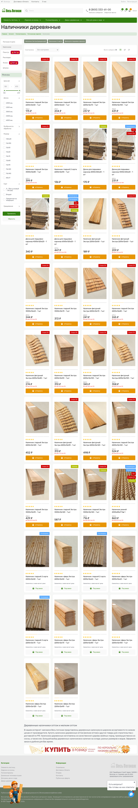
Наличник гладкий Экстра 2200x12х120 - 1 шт (37, 444)
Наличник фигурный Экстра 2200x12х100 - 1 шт (123, 377)
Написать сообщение (96, 12)
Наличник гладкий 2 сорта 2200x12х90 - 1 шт (65, 170)
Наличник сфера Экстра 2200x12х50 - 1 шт (64, 578)
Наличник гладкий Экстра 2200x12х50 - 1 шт (37, 103)
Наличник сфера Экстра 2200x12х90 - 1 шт (64, 705)
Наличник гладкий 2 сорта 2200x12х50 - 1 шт (37, 578)
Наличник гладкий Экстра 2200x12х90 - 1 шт (65, 377)
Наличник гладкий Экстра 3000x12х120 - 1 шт (65, 511)
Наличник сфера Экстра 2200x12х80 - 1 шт (93, 641)
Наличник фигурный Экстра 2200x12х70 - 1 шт (93, 310)
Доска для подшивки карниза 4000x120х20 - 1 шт (36, 241)
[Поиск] (26, 10)
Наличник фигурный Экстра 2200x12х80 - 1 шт (36, 377)
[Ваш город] (134, 782)
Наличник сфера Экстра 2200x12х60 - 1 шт (122, 578)
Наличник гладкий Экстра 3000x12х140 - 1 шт (94, 511)
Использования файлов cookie (51, 793)
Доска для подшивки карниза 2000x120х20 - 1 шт (93, 172)
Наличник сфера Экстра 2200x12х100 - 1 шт (122, 641)
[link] (5, 1)
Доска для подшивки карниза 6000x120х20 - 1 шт (64, 241)
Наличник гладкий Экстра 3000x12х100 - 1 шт (123, 103)
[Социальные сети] (131, 794)
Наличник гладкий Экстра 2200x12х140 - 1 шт (123, 444)
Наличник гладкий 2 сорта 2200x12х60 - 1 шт (94, 578)
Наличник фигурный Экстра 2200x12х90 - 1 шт (65, 444)
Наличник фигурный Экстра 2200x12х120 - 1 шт (94, 444)
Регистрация (132, 1)
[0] (122, 11)
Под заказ (39, 588)
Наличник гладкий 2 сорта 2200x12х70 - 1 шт (37, 641)
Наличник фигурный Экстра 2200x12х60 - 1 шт (122, 240)
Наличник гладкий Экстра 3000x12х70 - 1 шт (65, 310)
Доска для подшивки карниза (75, 41)
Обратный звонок (110, 12)
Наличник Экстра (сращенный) (35, 41)
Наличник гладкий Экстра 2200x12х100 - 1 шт (94, 377)
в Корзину (39, 118)
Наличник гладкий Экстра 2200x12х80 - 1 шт (123, 310)
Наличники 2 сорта (55, 41)
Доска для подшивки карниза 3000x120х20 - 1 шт (122, 172)
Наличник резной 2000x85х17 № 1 (119, 511)
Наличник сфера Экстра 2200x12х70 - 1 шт (64, 641)
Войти (123, 1)
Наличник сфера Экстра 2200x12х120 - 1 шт (36, 705)
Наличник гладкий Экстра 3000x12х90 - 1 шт (37, 511)
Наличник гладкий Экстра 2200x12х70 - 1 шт (94, 103)
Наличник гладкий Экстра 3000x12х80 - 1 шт (37, 170)
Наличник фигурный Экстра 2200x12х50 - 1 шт (94, 240)
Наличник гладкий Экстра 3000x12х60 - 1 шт (37, 310)
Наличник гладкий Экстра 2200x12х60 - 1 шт (65, 103)
